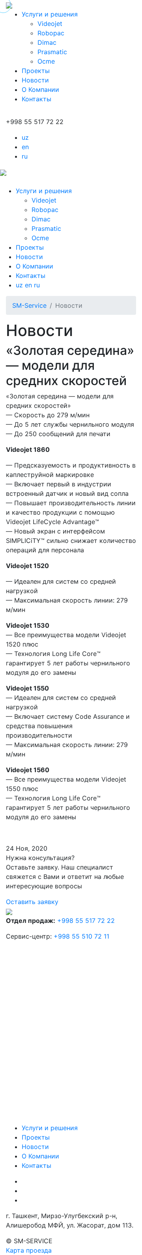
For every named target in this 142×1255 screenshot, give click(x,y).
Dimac (46, 42)
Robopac (50, 33)
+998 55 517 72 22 (86, 920)
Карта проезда (29, 1250)
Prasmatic (52, 52)
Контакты (36, 99)
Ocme (46, 61)
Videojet (49, 23)
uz (25, 137)
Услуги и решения (50, 14)
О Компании (40, 89)
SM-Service (29, 305)
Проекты (36, 71)
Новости (35, 80)
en (25, 147)
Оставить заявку (32, 902)
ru (25, 156)
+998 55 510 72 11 (81, 936)
